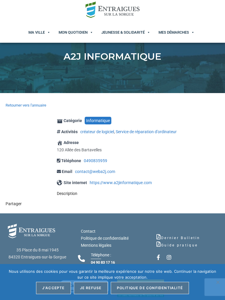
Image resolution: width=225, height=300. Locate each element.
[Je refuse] (218, 282)
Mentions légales (96, 245)
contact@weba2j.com (95, 171)
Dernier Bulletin (180, 238)
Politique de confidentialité (105, 238)
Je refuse (91, 288)
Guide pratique (179, 245)
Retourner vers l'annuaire (26, 105)
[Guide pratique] (158, 244)
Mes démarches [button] (173, 32)
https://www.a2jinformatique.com (121, 182)
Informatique (98, 120)
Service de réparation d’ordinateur (146, 131)
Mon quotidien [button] (73, 32)
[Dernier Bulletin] (158, 236)
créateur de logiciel (97, 131)
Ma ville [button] (36, 32)
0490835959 (95, 160)
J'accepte (53, 288)
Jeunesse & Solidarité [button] (123, 32)
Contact (88, 231)
